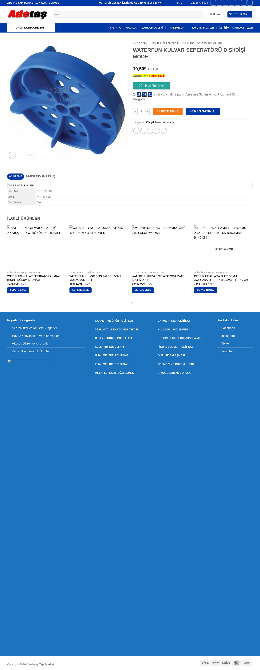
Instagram (228, 335)
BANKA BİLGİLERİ (152, 28)
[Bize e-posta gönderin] (237, 3)
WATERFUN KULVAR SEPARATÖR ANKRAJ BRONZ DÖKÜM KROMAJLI (33, 278)
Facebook (228, 328)
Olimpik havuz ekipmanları (202, 43)
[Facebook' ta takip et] (213, 3)
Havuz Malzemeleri (165, 43)
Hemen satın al (203, 111)
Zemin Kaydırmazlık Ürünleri (31, 351)
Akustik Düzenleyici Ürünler (30, 343)
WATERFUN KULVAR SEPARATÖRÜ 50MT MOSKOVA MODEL (95, 278)
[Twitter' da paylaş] (143, 131)
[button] (215, 14)
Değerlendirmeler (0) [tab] (40, 176)
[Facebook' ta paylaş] (136, 131)
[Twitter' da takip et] (231, 3)
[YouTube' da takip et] (250, 3)
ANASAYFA (114, 28)
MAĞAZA (131, 28)
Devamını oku (206, 290)
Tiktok (225, 343)
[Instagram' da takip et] (219, 3)
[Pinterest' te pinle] (157, 131)
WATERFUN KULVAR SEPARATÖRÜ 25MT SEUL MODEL (158, 278)
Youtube (227, 351)
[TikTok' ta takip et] (225, 3)
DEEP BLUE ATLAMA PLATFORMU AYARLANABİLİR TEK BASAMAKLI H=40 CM (221, 278)
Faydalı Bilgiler (203, 28)
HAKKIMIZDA (176, 28)
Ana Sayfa (140, 43)
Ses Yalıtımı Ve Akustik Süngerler (34, 328)
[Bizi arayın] (243, 3)
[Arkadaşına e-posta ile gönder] (150, 131)
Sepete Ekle (167, 111)
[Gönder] (200, 14)
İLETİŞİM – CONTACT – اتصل (236, 28)
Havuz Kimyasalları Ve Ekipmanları (36, 335)
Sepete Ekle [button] (18, 290)
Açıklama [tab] (15, 176)
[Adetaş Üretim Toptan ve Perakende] (27, 14)
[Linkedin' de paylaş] (164, 131)
